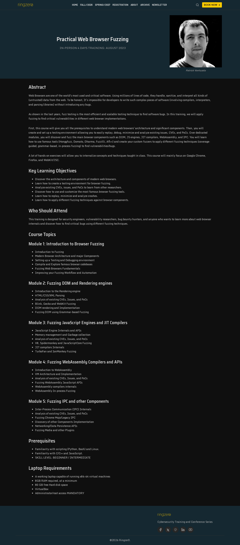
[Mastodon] (175, 530)
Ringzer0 (124, 540)
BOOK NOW (210, 5)
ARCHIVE (145, 4)
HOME (75, 4)
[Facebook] (160, 530)
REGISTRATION (120, 4)
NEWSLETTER (159, 4)
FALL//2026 (86, 4)
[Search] (197, 4)
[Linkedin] (183, 530)
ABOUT (134, 4)
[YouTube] (190, 530)
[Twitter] (168, 530)
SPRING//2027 (102, 4)
